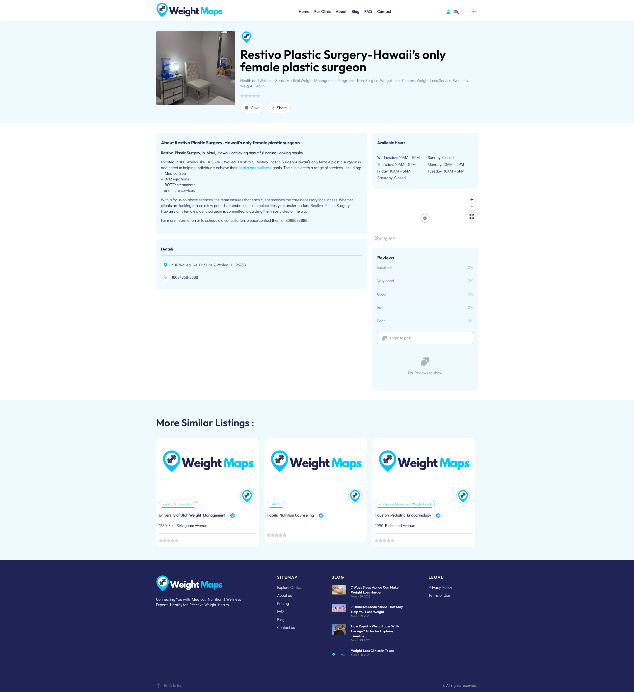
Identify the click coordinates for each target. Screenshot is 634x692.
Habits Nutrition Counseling (290, 515)
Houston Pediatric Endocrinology (403, 515)
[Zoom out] (472, 206)
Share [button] (282, 107)
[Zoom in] (472, 199)
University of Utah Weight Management (192, 515)
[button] (252, 108)
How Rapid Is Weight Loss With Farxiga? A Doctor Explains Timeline (375, 631)
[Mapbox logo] (385, 239)
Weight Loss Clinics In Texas (372, 650)
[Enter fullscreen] (472, 216)
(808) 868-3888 (185, 277)
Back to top (173, 685)
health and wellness (255, 167)
